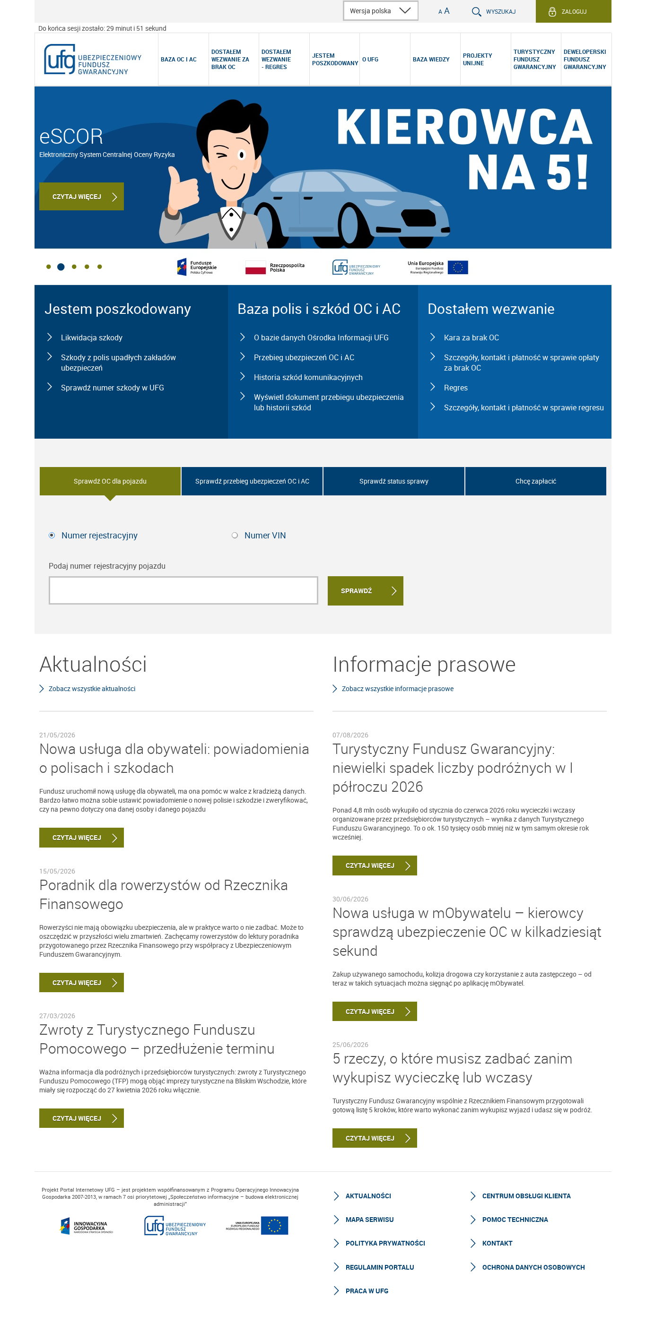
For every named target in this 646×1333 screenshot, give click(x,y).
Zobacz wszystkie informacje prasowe (398, 688)
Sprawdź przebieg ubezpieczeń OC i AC (252, 480)
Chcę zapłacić (535, 480)
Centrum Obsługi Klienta (526, 1195)
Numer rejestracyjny (99, 535)
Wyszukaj (501, 11)
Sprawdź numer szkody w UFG (112, 387)
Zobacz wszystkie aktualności (92, 688)
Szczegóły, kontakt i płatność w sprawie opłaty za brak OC (521, 362)
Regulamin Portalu (380, 1267)
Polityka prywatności (385, 1242)
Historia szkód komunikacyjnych (308, 377)
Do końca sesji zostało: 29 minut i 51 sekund (102, 28)
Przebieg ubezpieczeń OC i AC (304, 357)
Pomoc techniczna (515, 1219)
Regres (456, 387)
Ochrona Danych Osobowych (533, 1267)
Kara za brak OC (471, 337)
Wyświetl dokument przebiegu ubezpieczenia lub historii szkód (329, 402)
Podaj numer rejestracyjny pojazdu (107, 566)
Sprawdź (356, 590)
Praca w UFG (367, 1290)
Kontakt (497, 1242)
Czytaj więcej (76, 196)
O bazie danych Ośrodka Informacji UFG (321, 337)
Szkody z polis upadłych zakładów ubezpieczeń (118, 362)
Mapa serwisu (370, 1219)
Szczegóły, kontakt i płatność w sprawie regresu (524, 407)
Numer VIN (265, 535)
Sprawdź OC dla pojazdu (110, 480)
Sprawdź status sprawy (393, 480)
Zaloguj (574, 11)
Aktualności (368, 1195)
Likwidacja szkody (91, 337)
